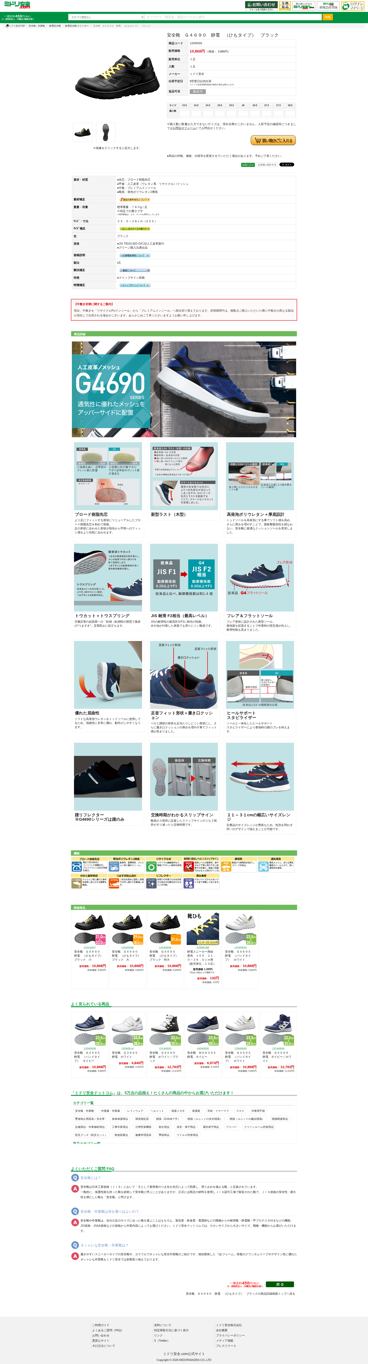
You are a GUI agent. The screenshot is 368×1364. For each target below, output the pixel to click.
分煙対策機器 (143, 1126)
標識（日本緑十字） (168, 1118)
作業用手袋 (258, 1110)
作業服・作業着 (110, 1110)
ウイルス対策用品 (187, 1134)
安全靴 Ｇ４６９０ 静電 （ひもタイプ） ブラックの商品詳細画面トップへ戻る (240, 1293)
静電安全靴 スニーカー (77, 26)
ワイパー (231, 1126)
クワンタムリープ (256, 1254)
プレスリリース (226, 1345)
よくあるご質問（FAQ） (108, 1330)
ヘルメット (157, 1110)
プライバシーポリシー (230, 1335)
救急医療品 (121, 1134)
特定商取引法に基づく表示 (171, 1330)
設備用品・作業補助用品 (90, 1126)
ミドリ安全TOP (17, 26)
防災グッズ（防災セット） (91, 1134)
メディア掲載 (224, 1340)
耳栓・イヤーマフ (218, 1110)
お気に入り (248, 165)
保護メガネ (178, 1110)
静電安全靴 (55, 26)
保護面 (196, 1110)
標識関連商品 (280, 1118)
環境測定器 (142, 1118)
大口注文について (103, 1345)
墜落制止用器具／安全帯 (90, 1118)
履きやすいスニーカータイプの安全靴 (104, 1254)
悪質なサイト (100, 1340)
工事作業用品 (120, 1126)
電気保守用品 (211, 1126)
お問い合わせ (100, 1335)
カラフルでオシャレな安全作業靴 (156, 1254)
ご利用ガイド (100, 1325)
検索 (327, 17)
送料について (162, 1325)
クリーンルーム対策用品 (259, 1126)
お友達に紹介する (267, 164)
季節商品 (164, 1134)
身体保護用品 (120, 1118)
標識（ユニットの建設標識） (247, 1118)
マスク (240, 1110)
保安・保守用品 (186, 1126)
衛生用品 (164, 1126)
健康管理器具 (143, 1134)
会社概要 (222, 1330)
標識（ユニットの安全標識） (204, 1118)
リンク (158, 1335)
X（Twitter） (162, 1340)
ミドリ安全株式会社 (229, 1325)
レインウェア (135, 1110)
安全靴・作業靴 (37, 26)
